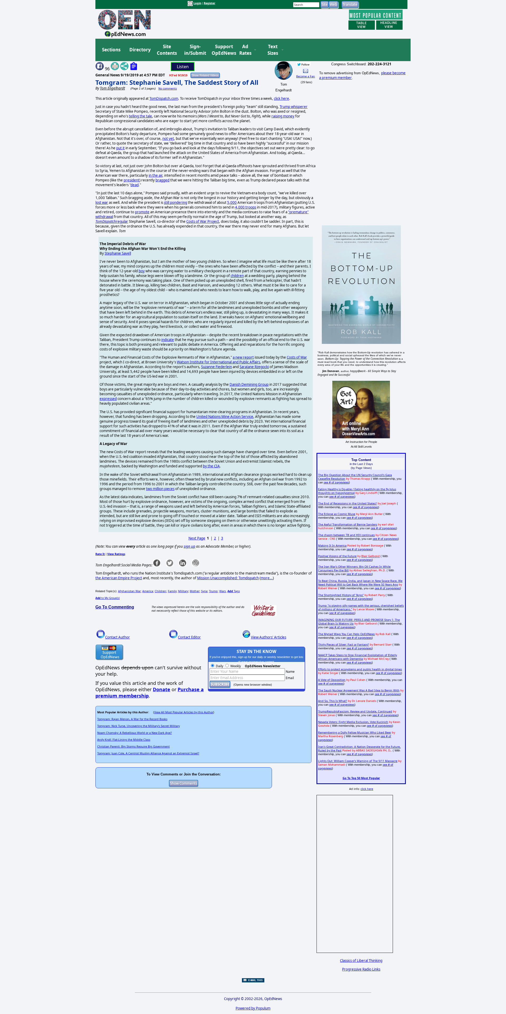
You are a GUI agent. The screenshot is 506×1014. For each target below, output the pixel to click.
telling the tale (140, 116)
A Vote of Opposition (332, 680)
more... (267, 578)
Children (160, 591)
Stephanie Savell (118, 253)
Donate (161, 689)
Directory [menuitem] (139, 50)
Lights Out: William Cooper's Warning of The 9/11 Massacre (357, 761)
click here (281, 98)
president (131, 180)
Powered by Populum (253, 1008)
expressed (108, 398)
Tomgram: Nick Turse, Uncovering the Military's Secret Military (138, 726)
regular (111, 221)
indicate (167, 339)
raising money (282, 116)
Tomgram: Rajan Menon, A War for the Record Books (132, 719)
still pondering (175, 202)
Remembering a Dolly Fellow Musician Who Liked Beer (354, 732)
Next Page (196, 538)
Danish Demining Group (249, 384)
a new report (243, 357)
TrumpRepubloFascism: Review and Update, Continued (355, 711)
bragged (162, 180)
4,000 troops (245, 207)
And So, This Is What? (332, 701)
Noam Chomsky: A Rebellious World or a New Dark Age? (134, 733)
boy (142, 271)
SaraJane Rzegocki (254, 366)
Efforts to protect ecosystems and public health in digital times (360, 669)
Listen (183, 67)
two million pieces (160, 488)
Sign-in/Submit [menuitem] (194, 49)
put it (120, 148)
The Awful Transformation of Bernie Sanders (347, 524)
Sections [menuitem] (111, 50)
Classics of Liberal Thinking (361, 960)
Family (172, 591)
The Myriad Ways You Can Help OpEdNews (346, 634)
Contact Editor (189, 637)
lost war (101, 202)
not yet (168, 138)
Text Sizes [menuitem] (272, 49)
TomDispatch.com (163, 98)
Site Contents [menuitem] (167, 49)
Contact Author (117, 637)
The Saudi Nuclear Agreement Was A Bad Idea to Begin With (359, 690)
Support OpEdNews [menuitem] (222, 49)
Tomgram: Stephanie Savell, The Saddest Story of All (176, 82)
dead (134, 184)
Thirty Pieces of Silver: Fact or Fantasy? (343, 644)
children (237, 275)
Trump (213, 591)
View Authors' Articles (268, 637)
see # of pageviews (336, 482)
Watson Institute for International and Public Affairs (218, 362)
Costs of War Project (202, 221)
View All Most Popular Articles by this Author (183, 712)
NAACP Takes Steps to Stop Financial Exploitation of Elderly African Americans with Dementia (357, 657)
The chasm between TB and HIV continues (346, 535)
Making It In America (332, 545)
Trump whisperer (294, 106)
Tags (233, 591)
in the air (155, 175)
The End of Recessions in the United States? (347, 503)
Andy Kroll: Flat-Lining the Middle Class (123, 739)
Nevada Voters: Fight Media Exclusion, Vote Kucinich (353, 722)
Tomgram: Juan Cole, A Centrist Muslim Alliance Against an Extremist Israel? (148, 753)
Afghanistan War (129, 591)
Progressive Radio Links (361, 969)
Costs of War (297, 357)
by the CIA (211, 466)
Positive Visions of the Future (337, 556)
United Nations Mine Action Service (224, 416)
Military (183, 591)
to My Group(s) (107, 598)
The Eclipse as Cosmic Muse (336, 514)
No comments (167, 88)
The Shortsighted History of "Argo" (341, 595)
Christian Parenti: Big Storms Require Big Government (133, 746)
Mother (195, 591)
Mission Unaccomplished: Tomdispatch (228, 578)
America (147, 591)
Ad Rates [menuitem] (245, 49)
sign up (189, 546)
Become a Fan (305, 76)
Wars (222, 591)
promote (142, 212)
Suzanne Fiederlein (216, 366)
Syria (204, 591)
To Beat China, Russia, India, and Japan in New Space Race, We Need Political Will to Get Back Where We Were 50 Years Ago (360, 582)
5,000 (232, 202)
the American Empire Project (118, 578)
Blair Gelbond (370, 556)
